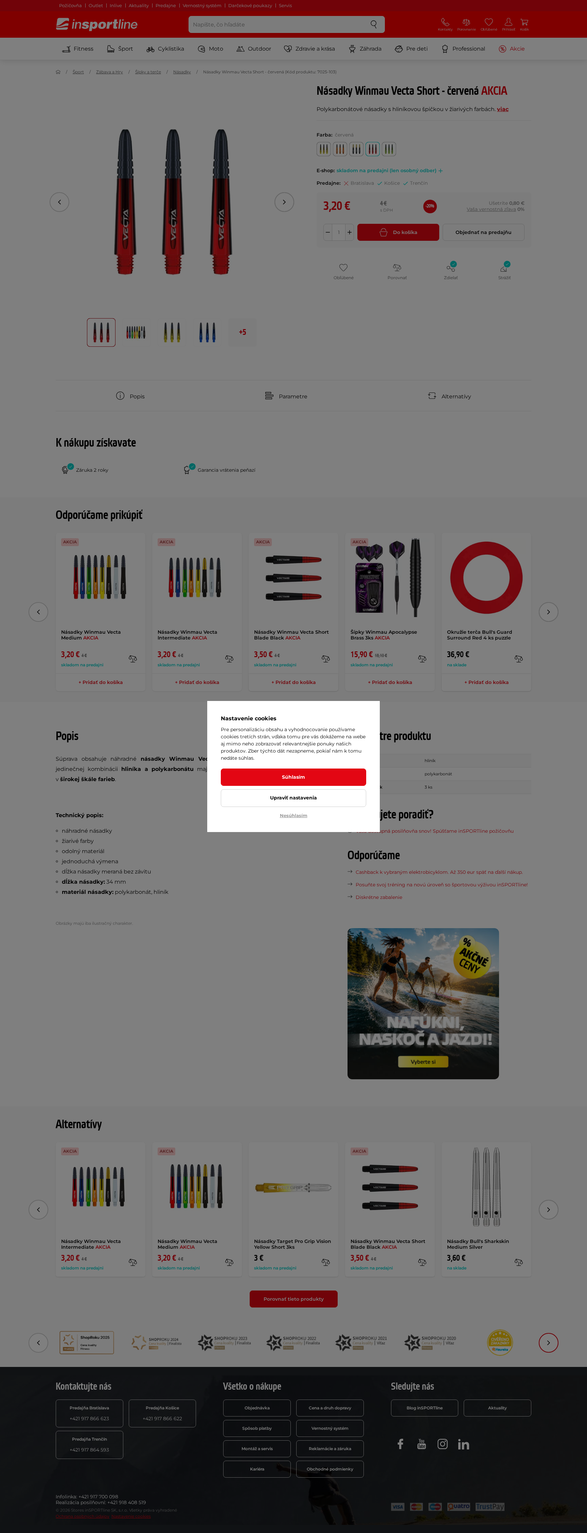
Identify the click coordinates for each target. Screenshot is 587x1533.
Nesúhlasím (293, 815)
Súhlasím (293, 777)
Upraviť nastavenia (293, 798)
